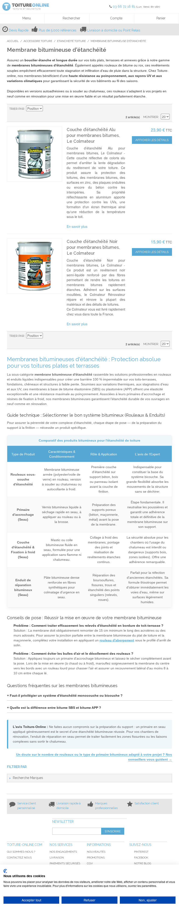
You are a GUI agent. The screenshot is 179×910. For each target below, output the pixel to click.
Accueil (13, 41)
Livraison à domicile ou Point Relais (113, 30)
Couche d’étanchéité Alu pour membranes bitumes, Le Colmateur (93, 135)
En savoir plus (77, 226)
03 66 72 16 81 (124, 6)
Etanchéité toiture (71, 41)
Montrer (150, 117)
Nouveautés (96, 851)
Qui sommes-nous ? (21, 851)
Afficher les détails (152, 140)
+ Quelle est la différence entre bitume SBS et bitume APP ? (54, 707)
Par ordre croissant (47, 108)
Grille (158, 108)
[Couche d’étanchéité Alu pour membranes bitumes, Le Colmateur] (34, 154)
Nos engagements (63, 851)
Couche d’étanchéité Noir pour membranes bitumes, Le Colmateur (93, 247)
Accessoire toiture (38, 41)
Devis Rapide (18, 30)
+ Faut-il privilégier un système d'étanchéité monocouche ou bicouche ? (65, 695)
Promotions (96, 857)
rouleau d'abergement (117, 640)
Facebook (141, 857)
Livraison (57, 857)
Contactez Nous (19, 857)
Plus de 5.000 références (57, 30)
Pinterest (141, 851)
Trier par (16, 109)
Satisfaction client (146, 803)
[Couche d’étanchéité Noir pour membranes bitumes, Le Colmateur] (34, 266)
